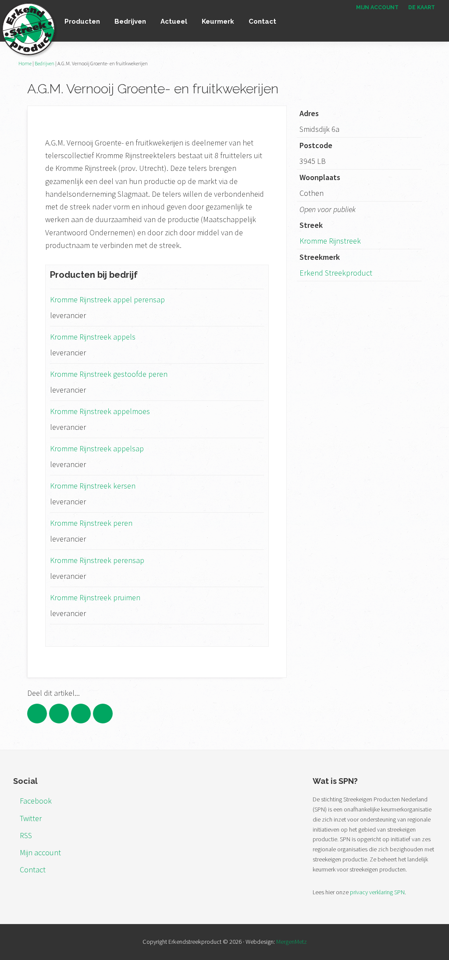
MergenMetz (291, 942)
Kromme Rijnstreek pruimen (95, 597)
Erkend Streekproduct (335, 273)
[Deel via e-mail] (103, 713)
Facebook (36, 801)
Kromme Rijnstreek (330, 241)
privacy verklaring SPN (377, 892)
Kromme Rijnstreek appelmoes (100, 411)
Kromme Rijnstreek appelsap (97, 448)
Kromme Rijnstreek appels (92, 337)
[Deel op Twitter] (59, 713)
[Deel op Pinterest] (81, 713)
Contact (33, 869)
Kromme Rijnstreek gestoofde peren (108, 374)
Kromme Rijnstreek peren (91, 523)
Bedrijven (44, 63)
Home (25, 63)
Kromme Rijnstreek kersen (92, 486)
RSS (26, 835)
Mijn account (40, 852)
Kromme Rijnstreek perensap (97, 560)
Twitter (31, 818)
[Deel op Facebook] (37, 713)
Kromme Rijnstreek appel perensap (107, 299)
